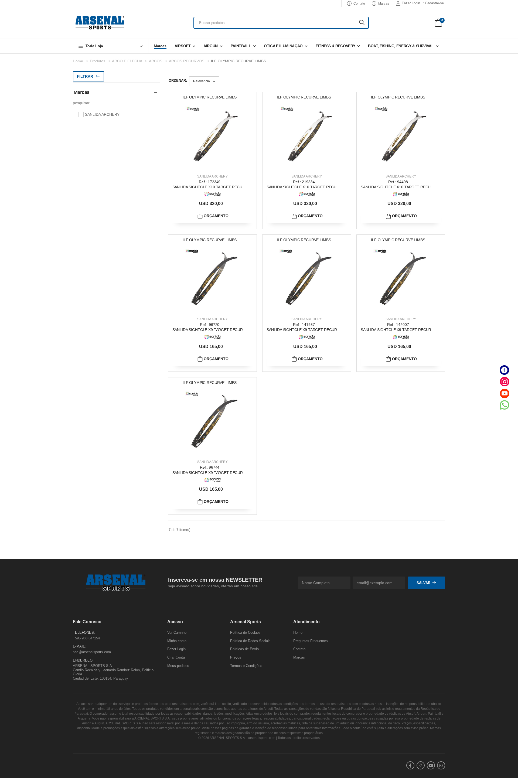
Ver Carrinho (176, 632)
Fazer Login (411, 3)
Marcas (383, 3)
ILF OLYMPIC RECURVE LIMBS (238, 61)
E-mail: (79, 647)
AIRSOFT (183, 46)
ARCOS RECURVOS (186, 61)
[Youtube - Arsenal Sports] (504, 393)
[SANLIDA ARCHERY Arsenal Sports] (213, 194)
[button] (110, 46)
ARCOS (155, 61)
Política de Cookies (245, 632)
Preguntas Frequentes (310, 641)
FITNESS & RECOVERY (335, 46)
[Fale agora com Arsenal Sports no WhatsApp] (504, 405)
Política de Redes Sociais (250, 641)
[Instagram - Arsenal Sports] (504, 382)
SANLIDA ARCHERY (212, 176)
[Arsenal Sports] (100, 22)
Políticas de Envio (244, 649)
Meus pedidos (178, 666)
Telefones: (84, 632)
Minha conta (176, 641)
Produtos (97, 61)
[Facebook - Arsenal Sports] (504, 370)
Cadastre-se (434, 3)
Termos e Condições (246, 666)
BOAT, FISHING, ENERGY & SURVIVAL (401, 46)
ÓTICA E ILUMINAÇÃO (283, 46)
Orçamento (216, 216)
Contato (359, 3)
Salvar (423, 583)
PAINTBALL (241, 46)
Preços (235, 657)
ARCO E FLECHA (127, 61)
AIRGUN (210, 46)
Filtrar (85, 76)
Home (78, 61)
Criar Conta (176, 657)
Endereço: (83, 660)
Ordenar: (178, 81)
